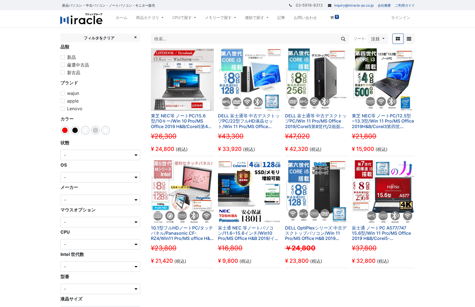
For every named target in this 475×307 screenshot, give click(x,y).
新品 (71, 57)
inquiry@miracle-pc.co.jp (354, 5)
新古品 (73, 72)
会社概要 (384, 5)
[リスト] (409, 39)
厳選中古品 (78, 65)
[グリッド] (398, 39)
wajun (73, 93)
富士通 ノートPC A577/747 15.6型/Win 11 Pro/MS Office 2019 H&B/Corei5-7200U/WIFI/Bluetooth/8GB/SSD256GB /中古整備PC (383, 233)
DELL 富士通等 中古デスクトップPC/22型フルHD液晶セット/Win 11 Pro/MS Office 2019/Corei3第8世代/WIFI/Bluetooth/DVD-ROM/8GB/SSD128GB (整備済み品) (249, 121)
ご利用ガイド (405, 5)
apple (73, 101)
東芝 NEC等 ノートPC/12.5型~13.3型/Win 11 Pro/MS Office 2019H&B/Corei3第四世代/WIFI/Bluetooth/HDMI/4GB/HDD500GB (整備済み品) (383, 121)
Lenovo (74, 108)
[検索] (343, 39)
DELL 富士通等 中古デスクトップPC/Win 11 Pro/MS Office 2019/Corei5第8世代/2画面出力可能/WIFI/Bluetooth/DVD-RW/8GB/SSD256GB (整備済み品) (316, 121)
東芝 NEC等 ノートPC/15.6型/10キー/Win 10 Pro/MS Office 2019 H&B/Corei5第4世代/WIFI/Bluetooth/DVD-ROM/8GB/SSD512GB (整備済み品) (181, 121)
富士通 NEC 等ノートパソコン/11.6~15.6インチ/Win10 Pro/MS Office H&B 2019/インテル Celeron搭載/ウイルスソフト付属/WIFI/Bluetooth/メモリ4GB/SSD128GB (248, 233)
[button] (378, 39)
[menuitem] (121, 18)
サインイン (400, 17)
